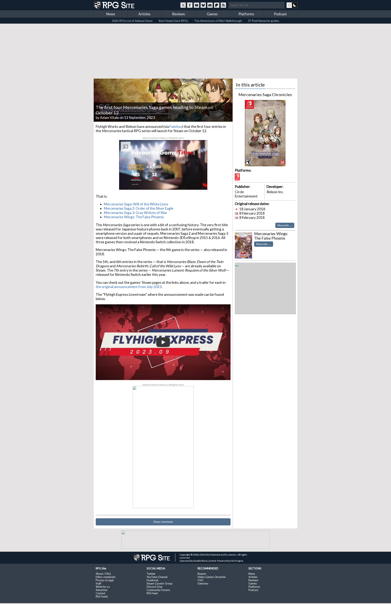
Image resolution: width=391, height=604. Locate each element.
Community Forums (158, 590)
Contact (100, 593)
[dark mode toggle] (292, 5)
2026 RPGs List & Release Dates (132, 20)
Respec (202, 573)
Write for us (103, 586)
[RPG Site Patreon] (216, 5)
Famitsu (175, 126)
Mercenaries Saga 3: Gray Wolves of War (135, 212)
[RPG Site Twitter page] (183, 5)
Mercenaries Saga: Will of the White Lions (136, 204)
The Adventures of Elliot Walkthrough (218, 20)
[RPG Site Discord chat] (210, 5)
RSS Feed (152, 593)
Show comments (163, 521)
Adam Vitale (109, 117)
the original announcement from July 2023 (128, 287)
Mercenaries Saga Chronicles (265, 94)
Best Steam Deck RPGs (173, 20)
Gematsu (203, 583)
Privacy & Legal (105, 580)
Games (212, 14)
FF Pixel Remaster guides (263, 20)
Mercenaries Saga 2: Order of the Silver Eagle (138, 208)
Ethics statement (105, 577)
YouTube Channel (157, 577)
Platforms (246, 14)
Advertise (101, 590)
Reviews (178, 14)
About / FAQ (103, 573)
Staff (98, 583)
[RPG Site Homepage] (115, 5)
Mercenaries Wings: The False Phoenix (134, 217)
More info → (284, 225)
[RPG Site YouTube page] (196, 5)
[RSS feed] (223, 5)
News (110, 14)
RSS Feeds (102, 596)
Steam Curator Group (159, 583)
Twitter (151, 573)
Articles (144, 14)
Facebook (152, 580)
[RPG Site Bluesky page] (203, 5)
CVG (200, 580)
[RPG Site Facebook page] (189, 5)
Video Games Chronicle (211, 577)
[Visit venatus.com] (199, 183)
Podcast (280, 14)
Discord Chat (154, 586)
